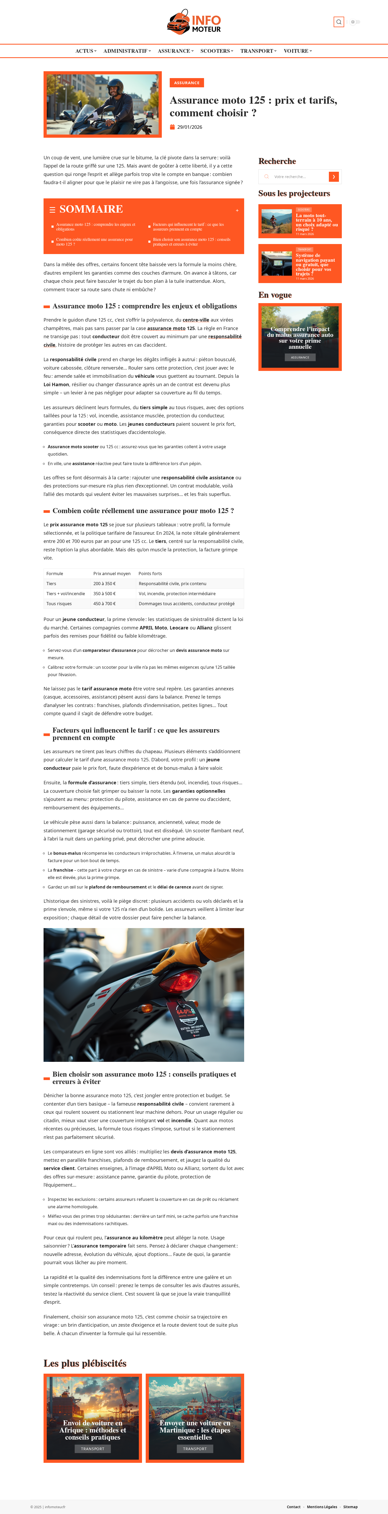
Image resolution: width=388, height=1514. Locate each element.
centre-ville (196, 320)
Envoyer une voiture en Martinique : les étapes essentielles (195, 1429)
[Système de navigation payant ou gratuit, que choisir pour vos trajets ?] (277, 263)
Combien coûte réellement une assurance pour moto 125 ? (94, 241)
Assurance (187, 82)
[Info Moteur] (194, 22)
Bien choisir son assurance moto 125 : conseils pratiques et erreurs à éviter (191, 241)
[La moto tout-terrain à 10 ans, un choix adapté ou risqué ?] (277, 221)
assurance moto (166, 328)
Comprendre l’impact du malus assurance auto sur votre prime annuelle (300, 337)
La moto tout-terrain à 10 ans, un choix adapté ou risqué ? (317, 222)
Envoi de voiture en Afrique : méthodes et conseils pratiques (92, 1429)
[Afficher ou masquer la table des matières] (181, 210)
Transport (93, 1449)
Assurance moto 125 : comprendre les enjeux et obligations (95, 226)
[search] (339, 22)
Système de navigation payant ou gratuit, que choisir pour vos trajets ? (315, 264)
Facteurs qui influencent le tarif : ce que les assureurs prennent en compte (188, 226)
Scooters (304, 209)
